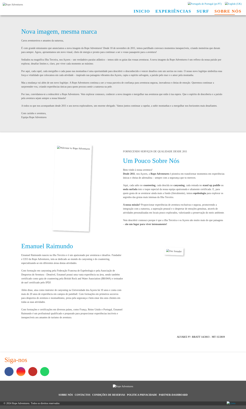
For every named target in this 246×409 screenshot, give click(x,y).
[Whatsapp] (44, 371)
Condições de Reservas (108, 395)
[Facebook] (9, 371)
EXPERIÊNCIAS (173, 11)
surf (203, 11)
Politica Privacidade (142, 395)
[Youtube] (32, 371)
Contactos (82, 395)
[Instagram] (20, 371)
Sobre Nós (227, 11)
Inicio (142, 11)
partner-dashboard (173, 395)
